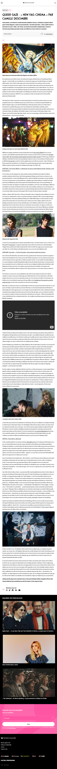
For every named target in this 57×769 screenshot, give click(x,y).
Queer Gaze (5, 10)
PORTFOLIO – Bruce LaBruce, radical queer (11, 439)
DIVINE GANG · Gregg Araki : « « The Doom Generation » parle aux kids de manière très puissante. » (24, 252)
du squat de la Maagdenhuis (41, 431)
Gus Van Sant (12, 161)
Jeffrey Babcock (30, 442)
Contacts (2, 747)
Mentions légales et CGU (5, 742)
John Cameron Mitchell (39, 152)
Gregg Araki (12, 245)
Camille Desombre (49, 34)
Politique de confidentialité (6, 745)
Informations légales (12, 728)
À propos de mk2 (4, 749)
